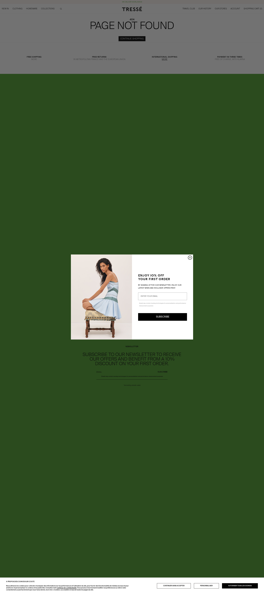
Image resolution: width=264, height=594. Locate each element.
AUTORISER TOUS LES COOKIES (240, 586)
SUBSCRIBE (162, 317)
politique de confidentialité (67, 588)
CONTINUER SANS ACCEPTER (174, 586)
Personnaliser (206, 586)
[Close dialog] (190, 258)
